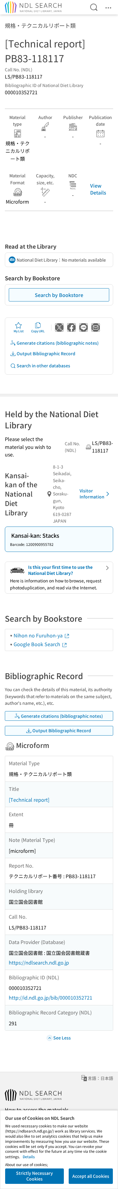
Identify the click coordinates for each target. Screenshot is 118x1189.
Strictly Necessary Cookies (34, 1176)
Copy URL (38, 331)
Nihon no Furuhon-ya (39, 635)
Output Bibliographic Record (46, 353)
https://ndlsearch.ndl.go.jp (39, 962)
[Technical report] (29, 799)
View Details (98, 189)
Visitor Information (92, 494)
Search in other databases (43, 365)
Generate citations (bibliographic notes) (58, 343)
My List (19, 331)
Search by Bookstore (59, 294)
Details (29, 1156)
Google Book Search (37, 644)
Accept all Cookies (90, 1176)
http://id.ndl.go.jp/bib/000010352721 (50, 997)
